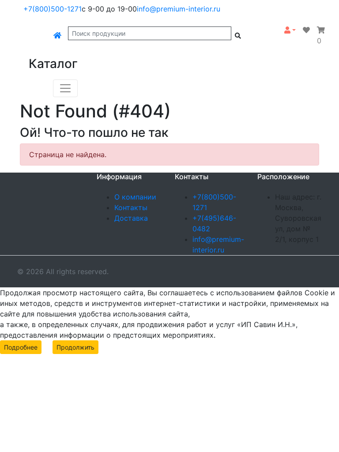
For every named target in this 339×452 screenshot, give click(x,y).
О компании (135, 196)
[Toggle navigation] (65, 88)
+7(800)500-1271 (52, 8)
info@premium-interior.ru (178, 8)
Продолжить (75, 347)
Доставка (131, 218)
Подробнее (21, 347)
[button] (290, 30)
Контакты (130, 207)
